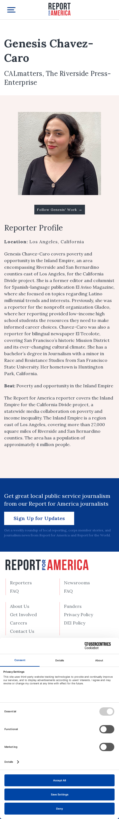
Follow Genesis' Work (59, 209)
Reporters (21, 582)
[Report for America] (59, 9)
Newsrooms (77, 582)
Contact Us (22, 631)
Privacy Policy (78, 614)
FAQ (14, 591)
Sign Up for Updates (39, 518)
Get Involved (23, 614)
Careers (18, 623)
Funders (73, 606)
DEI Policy (74, 623)
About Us (19, 606)
